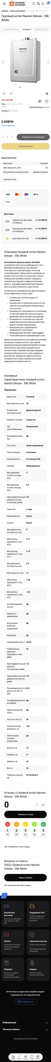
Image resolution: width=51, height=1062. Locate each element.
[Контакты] (38, 4)
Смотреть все (10, 179)
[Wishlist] (47, 101)
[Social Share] (47, 94)
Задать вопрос (25, 878)
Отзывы (27, 29)
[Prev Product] (4, 94)
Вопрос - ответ (42, 29)
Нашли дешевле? (8, 125)
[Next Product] (11, 94)
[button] (2, 62)
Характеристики (11, 29)
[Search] (34, 4)
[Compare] (40, 101)
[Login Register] (43, 4)
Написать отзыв (25, 814)
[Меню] (4, 4)
